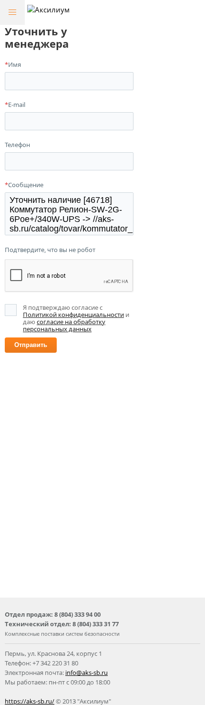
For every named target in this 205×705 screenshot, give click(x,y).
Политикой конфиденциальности (73, 314)
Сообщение (24, 184)
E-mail (15, 104)
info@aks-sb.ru (86, 672)
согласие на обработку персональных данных (64, 325)
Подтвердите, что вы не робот (50, 249)
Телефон (17, 144)
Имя (13, 64)
